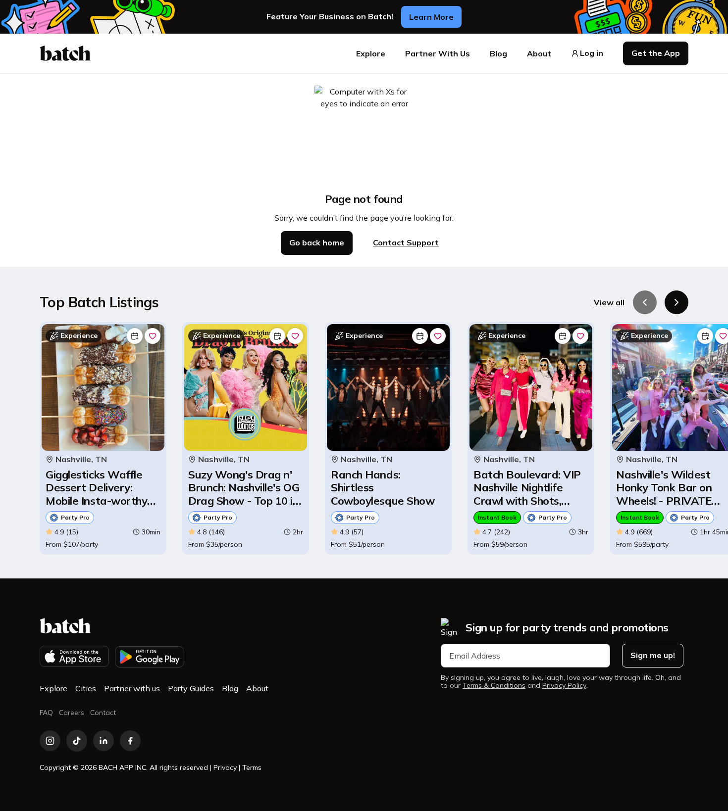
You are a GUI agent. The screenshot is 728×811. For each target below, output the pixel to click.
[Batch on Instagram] (50, 740)
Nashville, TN (81, 459)
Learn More (431, 17)
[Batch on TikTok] (76, 741)
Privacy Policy (564, 685)
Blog (498, 53)
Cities (85, 688)
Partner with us (132, 688)
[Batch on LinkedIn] (103, 740)
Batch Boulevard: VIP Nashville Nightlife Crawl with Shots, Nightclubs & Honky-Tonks (527, 487)
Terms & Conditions (494, 685)
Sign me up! (652, 655)
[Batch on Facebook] (130, 740)
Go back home (316, 242)
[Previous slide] (645, 302)
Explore (370, 53)
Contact (103, 712)
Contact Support (406, 242)
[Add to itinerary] (135, 336)
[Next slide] (676, 302)
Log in (591, 53)
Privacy (225, 767)
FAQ (46, 712)
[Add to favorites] (152, 336)
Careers (71, 712)
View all (609, 302)
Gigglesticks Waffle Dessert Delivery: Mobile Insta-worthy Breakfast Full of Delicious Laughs (96, 487)
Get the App (655, 53)
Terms (251, 767)
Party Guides (191, 688)
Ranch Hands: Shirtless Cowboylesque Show (382, 487)
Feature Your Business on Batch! (329, 16)
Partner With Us (437, 53)
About (539, 53)
